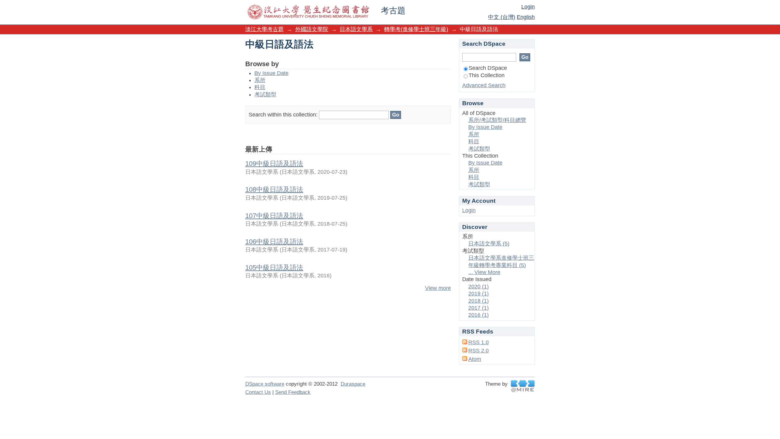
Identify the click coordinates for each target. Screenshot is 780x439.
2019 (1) (478, 294)
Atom (474, 359)
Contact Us (258, 392)
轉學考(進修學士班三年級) (416, 29)
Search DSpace (488, 68)
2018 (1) (478, 301)
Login (528, 7)
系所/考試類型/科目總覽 (497, 120)
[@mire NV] (523, 386)
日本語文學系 (356, 29)
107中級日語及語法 (274, 216)
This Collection (487, 75)
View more (438, 288)
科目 (259, 87)
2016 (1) (478, 315)
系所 (259, 80)
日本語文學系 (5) (488, 244)
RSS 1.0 (478, 342)
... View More (484, 272)
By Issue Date (271, 73)
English (526, 17)
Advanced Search (483, 85)
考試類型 (265, 94)
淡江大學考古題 (264, 29)
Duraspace (353, 384)
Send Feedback (292, 392)
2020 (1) (478, 287)
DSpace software (264, 384)
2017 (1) (478, 308)
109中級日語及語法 (274, 163)
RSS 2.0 (478, 351)
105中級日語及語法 (274, 267)
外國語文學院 (311, 29)
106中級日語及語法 (274, 241)
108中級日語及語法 (274, 189)
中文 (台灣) (501, 17)
